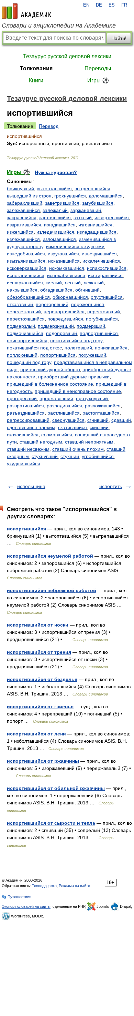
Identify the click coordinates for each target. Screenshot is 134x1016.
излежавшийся (23, 239)
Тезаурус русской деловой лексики (67, 56)
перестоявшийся (26, 319)
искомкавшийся (66, 268)
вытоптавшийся (54, 188)
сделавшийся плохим (31, 427)
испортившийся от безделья (42, 679)
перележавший (24, 311)
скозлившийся (22, 434)
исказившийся (64, 261)
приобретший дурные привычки (74, 376)
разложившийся (103, 405)
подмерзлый (21, 326)
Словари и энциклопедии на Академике (59, 25)
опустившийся (107, 297)
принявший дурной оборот (50, 369)
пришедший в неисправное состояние (78, 391)
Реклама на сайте (74, 886)
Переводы (98, 68)
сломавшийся (56, 434)
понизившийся (111, 347)
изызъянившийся (26, 261)
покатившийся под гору (76, 340)
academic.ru (26, 11)
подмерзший (91, 326)
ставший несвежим (28, 449)
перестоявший (103, 311)
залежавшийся (23, 210)
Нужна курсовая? (56, 172)
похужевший (92, 355)
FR (124, 5)
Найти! (118, 38)
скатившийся (72, 427)
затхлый (83, 217)
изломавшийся (59, 239)
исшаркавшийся (25, 282)
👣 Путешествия (16, 897)
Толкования (36, 68)
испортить (110, 486)
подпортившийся (99, 333)
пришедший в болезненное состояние (50, 384)
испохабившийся (66, 275)
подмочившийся (25, 333)
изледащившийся (96, 232)
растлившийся (63, 413)
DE (99, 5)
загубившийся (97, 203)
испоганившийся (25, 275)
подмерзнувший (56, 326)
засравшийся (21, 217)
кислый (54, 282)
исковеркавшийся (26, 268)
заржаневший (85, 210)
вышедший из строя (29, 196)
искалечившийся (101, 261)
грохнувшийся (70, 196)
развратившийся (25, 405)
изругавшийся (63, 253)
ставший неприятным (89, 442)
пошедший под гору (29, 362)
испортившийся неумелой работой (50, 556)
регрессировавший (28, 420)
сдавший (121, 420)
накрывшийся (22, 290)
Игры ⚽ (98, 80)
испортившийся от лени (36, 733)
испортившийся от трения (39, 652)
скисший (99, 427)
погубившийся (102, 319)
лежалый (93, 282)
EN (86, 5)
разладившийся (64, 405)
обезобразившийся (28, 297)
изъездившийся (99, 253)
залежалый (55, 210)
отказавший (20, 304)
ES (112, 5)
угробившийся (98, 456)
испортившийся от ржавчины (43, 761)
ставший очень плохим (78, 449)
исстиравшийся (105, 275)
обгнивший (87, 290)
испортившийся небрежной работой (51, 590)
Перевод (48, 126)
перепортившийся (64, 311)
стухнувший (45, 456)
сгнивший (98, 420)
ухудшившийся (23, 463)
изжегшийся (20, 232)
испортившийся (26, 528)
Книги (36, 80)
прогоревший (22, 398)
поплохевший (22, 355)
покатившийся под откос (34, 347)
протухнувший (92, 398)
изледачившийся (55, 232)
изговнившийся (95, 224)
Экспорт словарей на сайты (26, 906)
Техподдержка (44, 886)
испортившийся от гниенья (40, 706)
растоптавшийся (101, 413)
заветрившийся (62, 203)
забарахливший (24, 203)
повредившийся (65, 319)
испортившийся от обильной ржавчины (56, 788)
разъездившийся (26, 413)
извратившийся (24, 224)
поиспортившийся (27, 340)
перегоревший (52, 304)
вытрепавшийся (92, 188)
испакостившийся (106, 268)
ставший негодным (41, 442)
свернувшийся (68, 420)
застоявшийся (55, 217)
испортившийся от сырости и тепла (51, 823)
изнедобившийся (26, 253)
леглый (73, 282)
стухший (69, 456)
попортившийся (58, 355)
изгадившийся (60, 224)
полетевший (78, 347)
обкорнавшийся (70, 297)
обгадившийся (56, 290)
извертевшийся (111, 217)
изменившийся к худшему (75, 246)
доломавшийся (106, 196)
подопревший (61, 333)
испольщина (31, 486)
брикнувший (20, 188)
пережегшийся (87, 304)
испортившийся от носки (37, 625)
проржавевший (56, 398)
